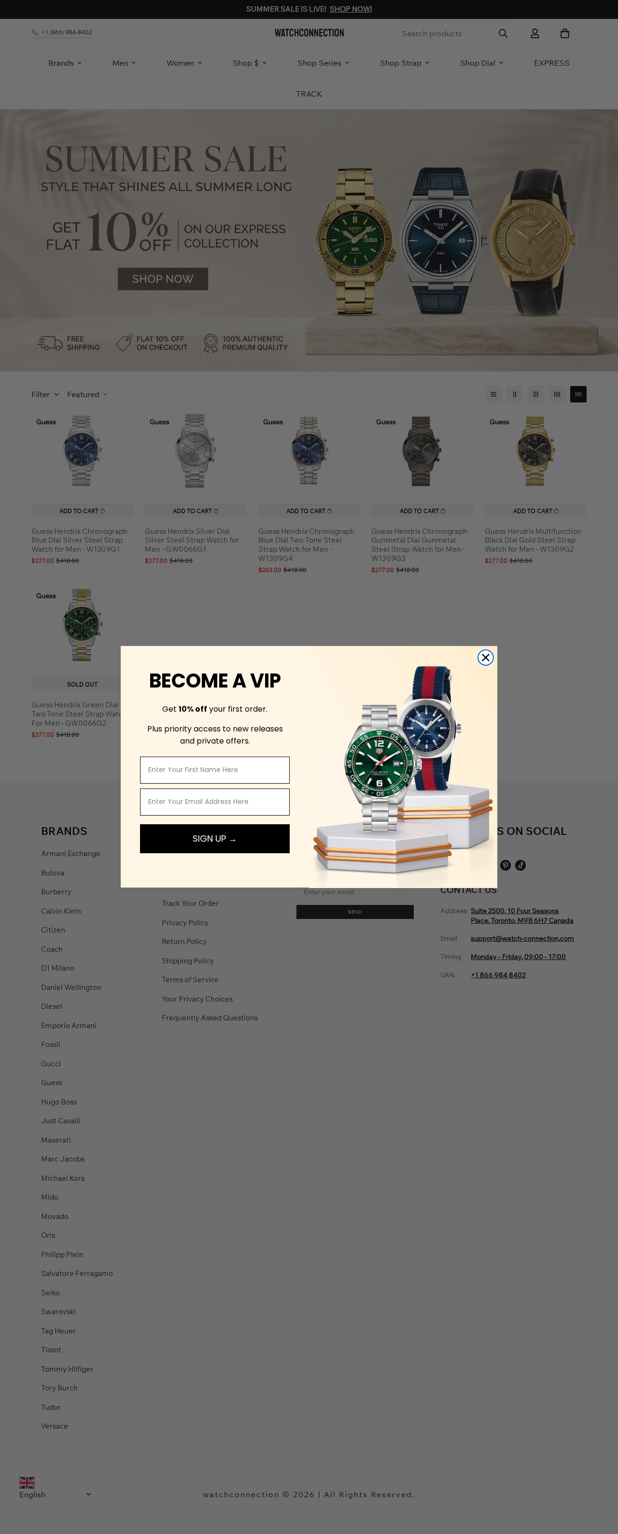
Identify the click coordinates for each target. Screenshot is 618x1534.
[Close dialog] (485, 657)
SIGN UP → (215, 838)
